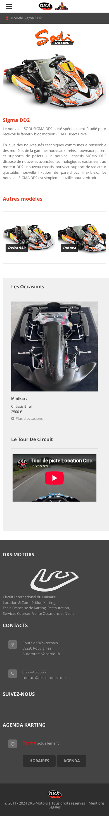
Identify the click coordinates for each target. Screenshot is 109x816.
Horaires (39, 760)
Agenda (71, 760)
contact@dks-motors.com (44, 677)
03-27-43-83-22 (34, 671)
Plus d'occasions (29, 418)
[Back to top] (91, 781)
